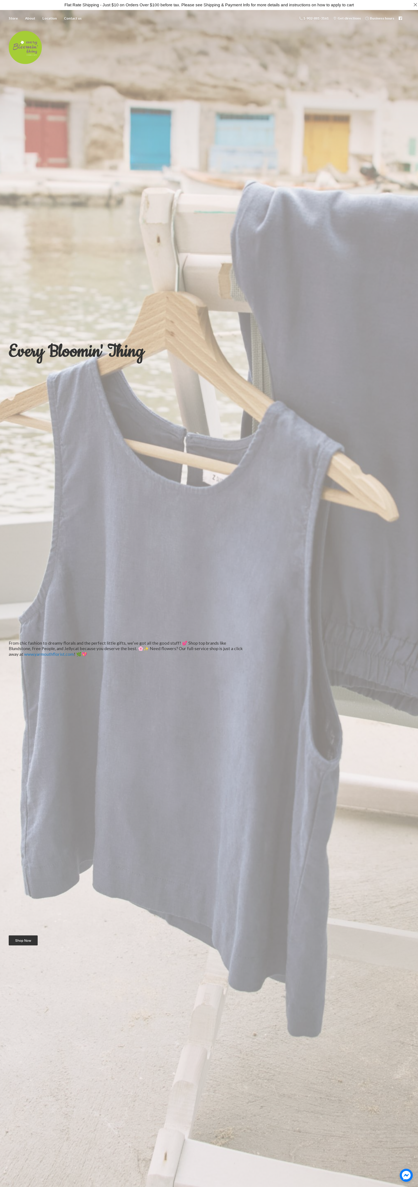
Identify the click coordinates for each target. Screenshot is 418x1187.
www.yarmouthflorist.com (49, 654)
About (30, 18)
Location (49, 18)
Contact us (73, 18)
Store (13, 18)
